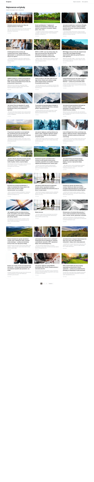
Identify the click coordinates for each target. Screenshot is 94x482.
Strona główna (85, 1)
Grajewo (8, 2)
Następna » (51, 283)
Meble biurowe (39, 212)
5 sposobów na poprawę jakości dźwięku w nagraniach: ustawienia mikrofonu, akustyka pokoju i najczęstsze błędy (46, 107)
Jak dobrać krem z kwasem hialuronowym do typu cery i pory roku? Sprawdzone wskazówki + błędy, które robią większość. (74, 240)
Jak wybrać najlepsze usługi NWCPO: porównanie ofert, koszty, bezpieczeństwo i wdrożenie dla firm (46, 267)
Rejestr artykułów (77, 1)
